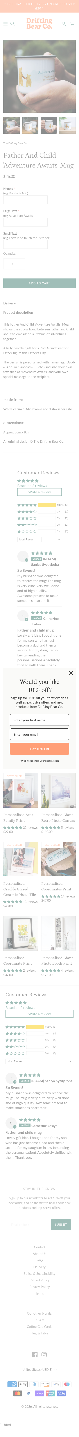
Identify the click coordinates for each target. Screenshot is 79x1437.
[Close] (71, 673)
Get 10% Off (39, 749)
